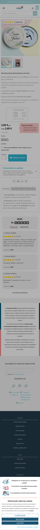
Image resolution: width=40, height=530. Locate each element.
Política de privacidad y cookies (27, 527)
